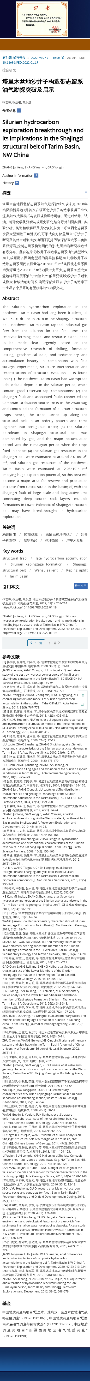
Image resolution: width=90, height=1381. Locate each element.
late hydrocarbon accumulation (62, 558)
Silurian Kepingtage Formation (36, 564)
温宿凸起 (30, 540)
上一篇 (37, 643)
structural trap (14, 558)
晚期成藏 (31, 534)
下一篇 (52, 643)
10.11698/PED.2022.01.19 (20, 63)
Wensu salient (46, 570)
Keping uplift (77, 570)
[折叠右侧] (83, 705)
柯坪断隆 (52, 540)
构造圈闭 (9, 534)
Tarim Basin (18, 576)
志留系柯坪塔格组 (59, 534)
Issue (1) (58, 58)
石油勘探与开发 (14, 58)
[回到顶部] (83, 695)
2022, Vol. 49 (39, 58)
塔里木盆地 (74, 540)
